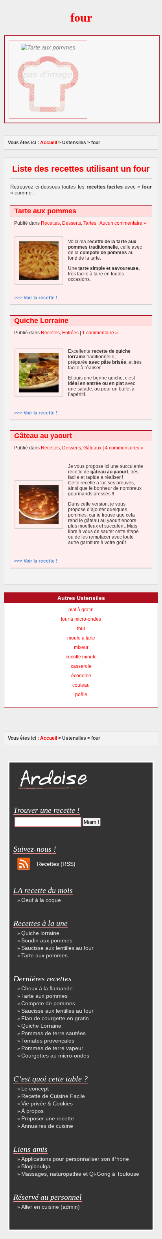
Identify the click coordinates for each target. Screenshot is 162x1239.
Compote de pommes (48, 1003)
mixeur (81, 647)
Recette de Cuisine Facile (53, 1096)
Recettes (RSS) (56, 864)
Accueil (48, 142)
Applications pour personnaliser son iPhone (75, 1159)
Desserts (71, 223)
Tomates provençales (47, 1040)
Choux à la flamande (47, 988)
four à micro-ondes (81, 619)
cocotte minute (81, 657)
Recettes (50, 223)
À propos (32, 1111)
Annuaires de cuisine (47, 1126)
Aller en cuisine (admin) (50, 1207)
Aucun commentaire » (122, 223)
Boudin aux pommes (46, 940)
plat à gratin (81, 609)
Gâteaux (92, 448)
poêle (81, 694)
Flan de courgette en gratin (55, 1018)
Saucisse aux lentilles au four (57, 948)
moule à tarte (81, 638)
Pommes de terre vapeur (52, 1048)
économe (81, 675)
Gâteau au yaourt (43, 436)
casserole (81, 666)
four (81, 628)
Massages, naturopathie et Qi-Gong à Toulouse (80, 1174)
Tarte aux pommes (45, 211)
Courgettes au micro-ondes (55, 1055)
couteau (81, 685)
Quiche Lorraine (41, 320)
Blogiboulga (35, 1166)
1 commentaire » (100, 332)
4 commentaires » (124, 448)
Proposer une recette (47, 1118)
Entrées (70, 332)
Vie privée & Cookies (47, 1103)
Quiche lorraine (40, 933)
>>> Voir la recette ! (35, 298)
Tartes (89, 223)
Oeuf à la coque (41, 900)
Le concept (35, 1088)
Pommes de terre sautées (53, 1033)
